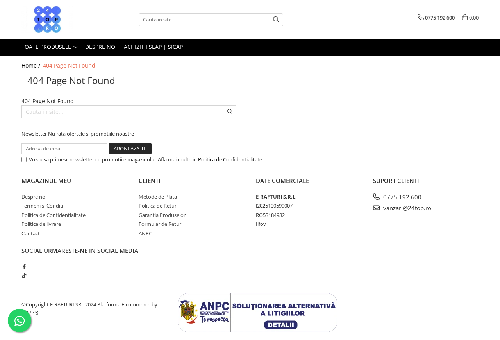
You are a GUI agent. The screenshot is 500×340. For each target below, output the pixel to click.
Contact (30, 233)
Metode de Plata (158, 196)
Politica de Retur (158, 205)
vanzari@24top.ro (406, 208)
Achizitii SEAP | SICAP (153, 46)
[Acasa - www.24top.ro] (60, 19)
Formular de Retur (160, 223)
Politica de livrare (41, 223)
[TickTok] (24, 275)
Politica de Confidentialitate (230, 159)
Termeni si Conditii (42, 205)
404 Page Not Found (69, 65)
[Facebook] (24, 266)
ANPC (145, 233)
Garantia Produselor (162, 214)
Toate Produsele (47, 46)
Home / (31, 65)
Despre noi (101, 46)
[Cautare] (276, 19)
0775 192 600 (401, 197)
